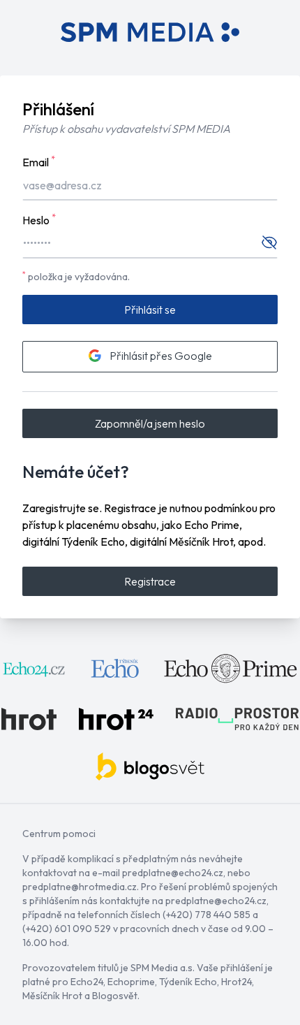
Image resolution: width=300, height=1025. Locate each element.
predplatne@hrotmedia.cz (79, 886)
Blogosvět (114, 995)
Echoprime (131, 981)
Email (38, 161)
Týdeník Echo (188, 981)
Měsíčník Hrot (52, 995)
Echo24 (86, 981)
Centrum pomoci (59, 833)
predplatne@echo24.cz (172, 872)
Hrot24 (236, 981)
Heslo (39, 219)
